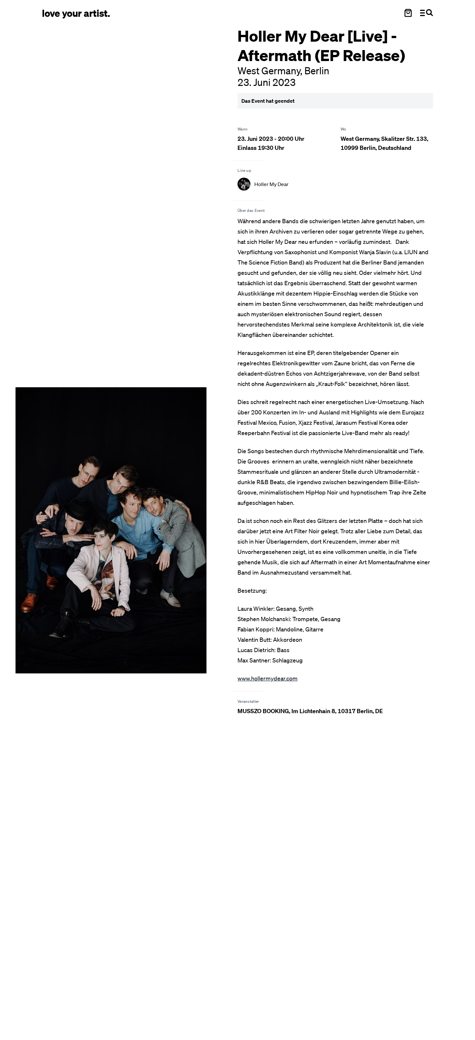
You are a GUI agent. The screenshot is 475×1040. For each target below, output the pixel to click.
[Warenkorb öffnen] (408, 13)
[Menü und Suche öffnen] (426, 13)
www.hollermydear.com (268, 678)
